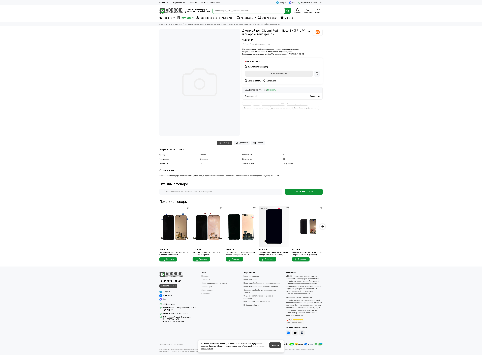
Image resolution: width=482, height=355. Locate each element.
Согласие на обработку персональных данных (260, 291)
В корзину (170, 259)
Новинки (168, 18)
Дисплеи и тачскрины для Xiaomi (256, 108)
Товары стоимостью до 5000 (273, 104)
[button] (159, 226)
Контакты (204, 3)
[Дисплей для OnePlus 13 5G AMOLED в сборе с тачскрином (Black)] (274, 226)
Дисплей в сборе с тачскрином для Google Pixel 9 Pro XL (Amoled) (306, 253)
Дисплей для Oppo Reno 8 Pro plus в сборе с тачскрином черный (240, 253)
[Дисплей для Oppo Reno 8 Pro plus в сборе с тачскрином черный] (241, 226)
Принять (275, 345)
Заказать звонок (168, 286)
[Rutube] (302, 333)
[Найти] (288, 11)
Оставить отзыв (304, 191)
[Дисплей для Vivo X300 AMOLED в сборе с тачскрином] (208, 226)
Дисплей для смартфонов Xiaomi (306, 108)
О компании (215, 3)
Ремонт (162, 3)
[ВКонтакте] (288, 333)
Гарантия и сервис (251, 276)
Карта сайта (178, 344)
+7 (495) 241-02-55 (309, 3)
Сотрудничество (178, 3)
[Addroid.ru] (171, 11)
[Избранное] (317, 74)
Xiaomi (256, 104)
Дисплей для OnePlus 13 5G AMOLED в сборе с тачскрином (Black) (273, 253)
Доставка (243, 143)
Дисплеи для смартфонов (216, 24)
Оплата (260, 143)
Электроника (269, 18)
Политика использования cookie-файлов (261, 287)
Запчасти (186, 18)
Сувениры (290, 18)
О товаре (226, 143)
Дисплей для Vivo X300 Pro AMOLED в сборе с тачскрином (174, 253)
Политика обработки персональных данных (262, 283)
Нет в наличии (279, 73)
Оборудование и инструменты (216, 18)
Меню (170, 24)
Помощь (191, 3)
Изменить (271, 90)
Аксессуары (247, 18)
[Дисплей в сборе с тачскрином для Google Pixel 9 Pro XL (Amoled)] (307, 226)
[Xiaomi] (317, 32)
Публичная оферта (251, 305)
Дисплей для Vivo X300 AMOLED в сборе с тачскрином (206, 253)
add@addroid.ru (169, 304)
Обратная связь (250, 280)
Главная (162, 24)
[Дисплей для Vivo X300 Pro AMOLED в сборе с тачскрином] (174, 226)
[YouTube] (295, 333)
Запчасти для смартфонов (194, 24)
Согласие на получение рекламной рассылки (258, 297)
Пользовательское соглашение (257, 302)
